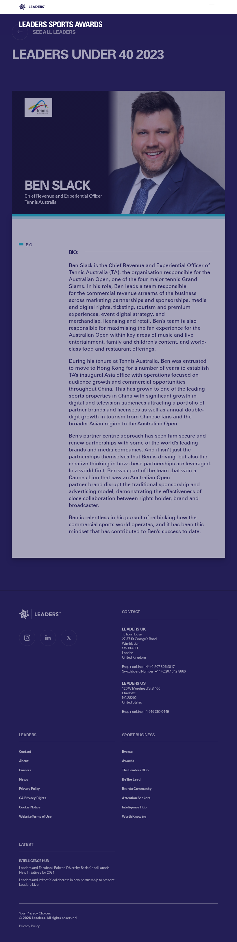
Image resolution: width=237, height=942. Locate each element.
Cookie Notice (29, 807)
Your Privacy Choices (35, 913)
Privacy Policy (29, 788)
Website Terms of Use (35, 816)
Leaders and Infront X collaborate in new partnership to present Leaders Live (66, 882)
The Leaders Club (135, 770)
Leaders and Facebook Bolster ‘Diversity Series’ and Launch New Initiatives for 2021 (64, 869)
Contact (25, 751)
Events (127, 751)
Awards (128, 760)
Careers (25, 770)
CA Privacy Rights (32, 797)
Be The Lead (131, 779)
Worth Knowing (134, 816)
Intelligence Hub (134, 807)
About (24, 760)
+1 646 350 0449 (156, 711)
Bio (29, 244)
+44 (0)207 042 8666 (170, 671)
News (23, 779)
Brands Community (136, 788)
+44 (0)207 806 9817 (159, 666)
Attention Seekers (136, 797)
